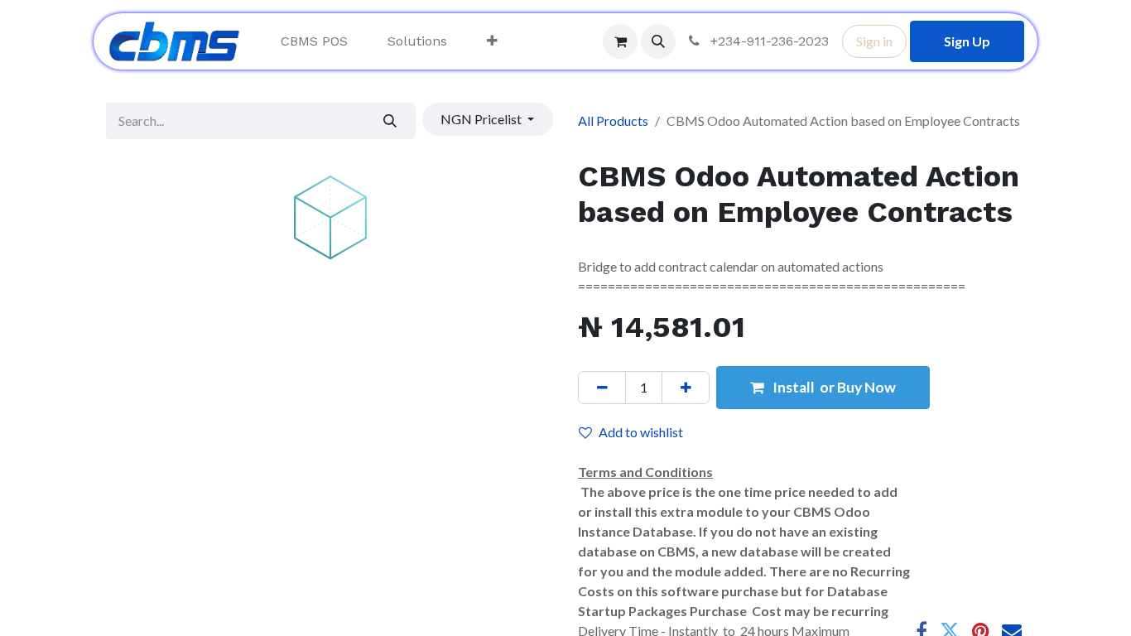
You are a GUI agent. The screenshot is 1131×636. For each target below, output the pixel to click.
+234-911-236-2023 (767, 41)
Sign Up (967, 41)
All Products (613, 120)
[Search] (390, 121)
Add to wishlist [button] (641, 432)
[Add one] (686, 387)
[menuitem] (314, 41)
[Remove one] (602, 387)
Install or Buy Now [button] (833, 387)
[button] (658, 41)
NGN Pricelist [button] (482, 119)
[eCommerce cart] (620, 41)
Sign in (874, 41)
